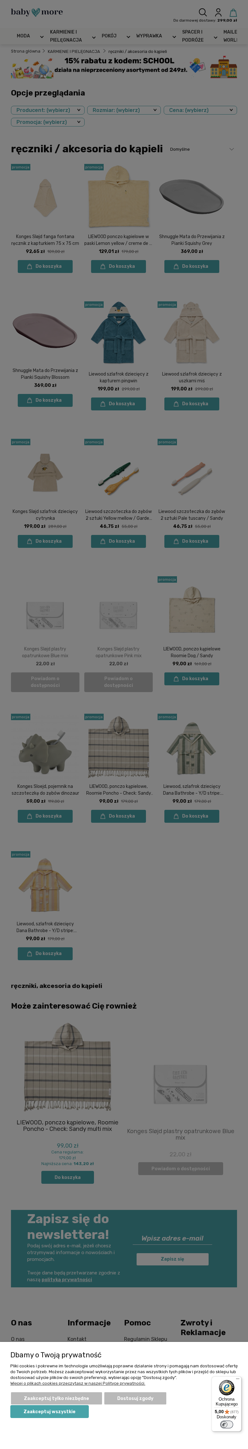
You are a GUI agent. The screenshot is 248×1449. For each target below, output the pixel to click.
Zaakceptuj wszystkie (50, 1411)
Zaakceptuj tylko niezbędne (56, 1398)
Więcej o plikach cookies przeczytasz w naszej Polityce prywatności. (77, 1383)
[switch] (226, 1424)
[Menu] (238, 1380)
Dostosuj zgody (135, 1398)
